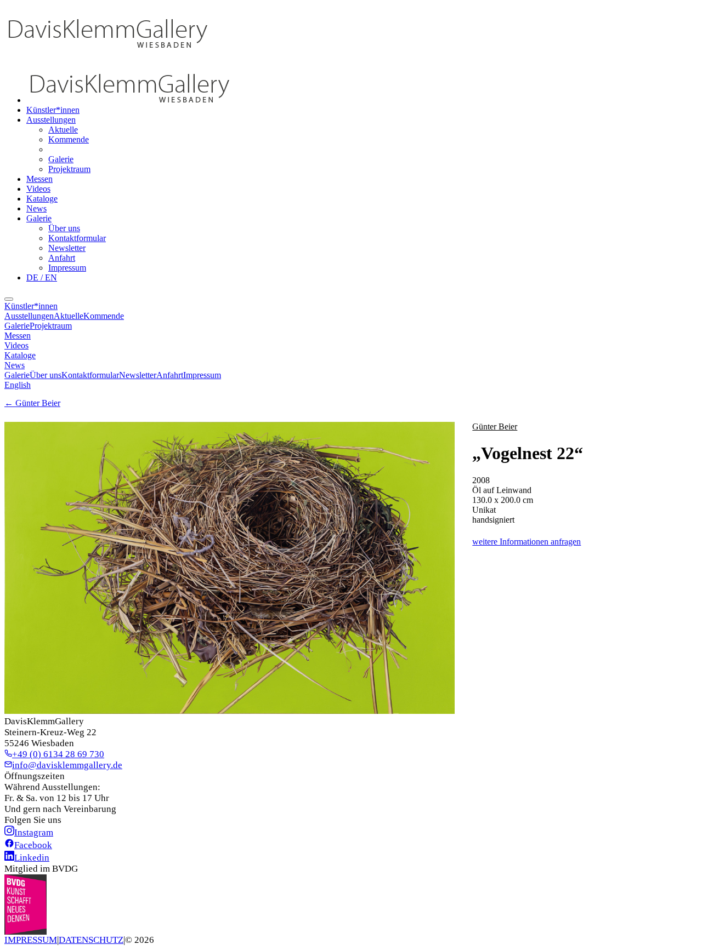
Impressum (67, 267)
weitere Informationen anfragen (526, 541)
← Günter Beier (32, 403)
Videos (38, 188)
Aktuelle (63, 129)
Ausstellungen (51, 119)
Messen (39, 179)
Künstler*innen (53, 110)
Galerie (60, 159)
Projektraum (69, 169)
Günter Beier (494, 426)
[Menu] (8, 299)
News (36, 208)
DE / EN (41, 277)
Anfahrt (61, 257)
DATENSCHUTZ (91, 940)
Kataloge (42, 198)
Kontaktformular (77, 238)
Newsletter (67, 248)
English (17, 385)
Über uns (64, 228)
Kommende (68, 139)
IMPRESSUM (30, 940)
